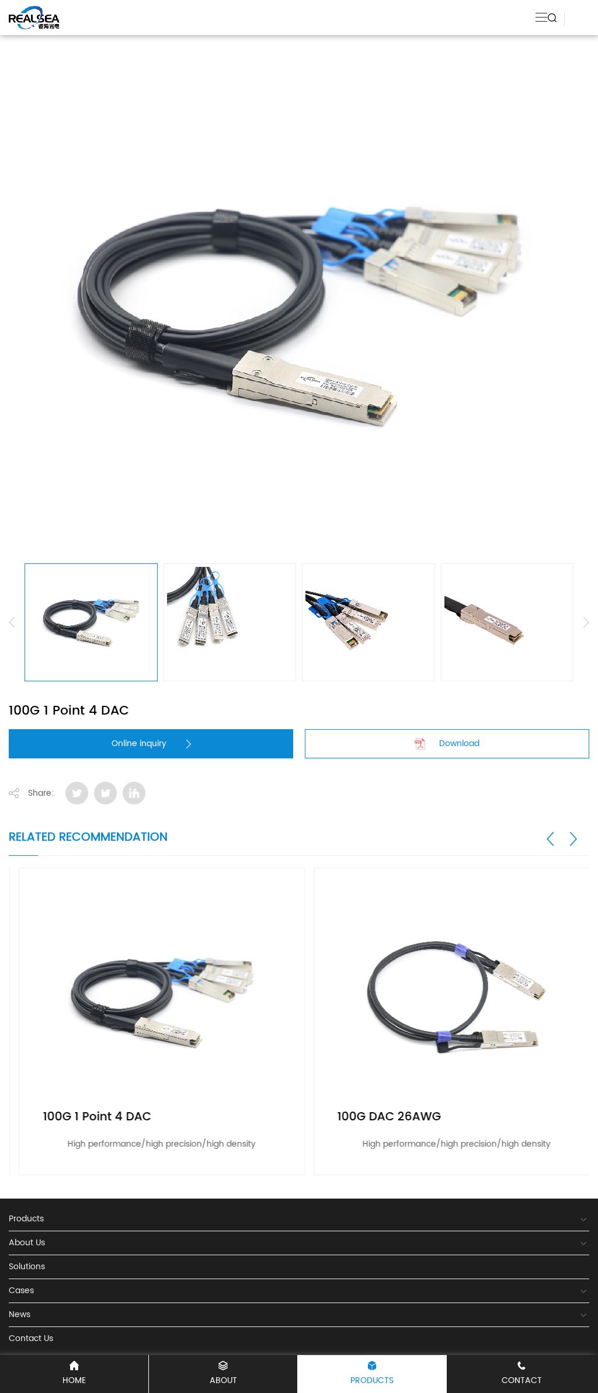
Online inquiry (139, 743)
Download (459, 743)
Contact (522, 1380)
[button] (550, 839)
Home (74, 1380)
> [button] (586, 622)
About (223, 1380)
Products (372, 1380)
